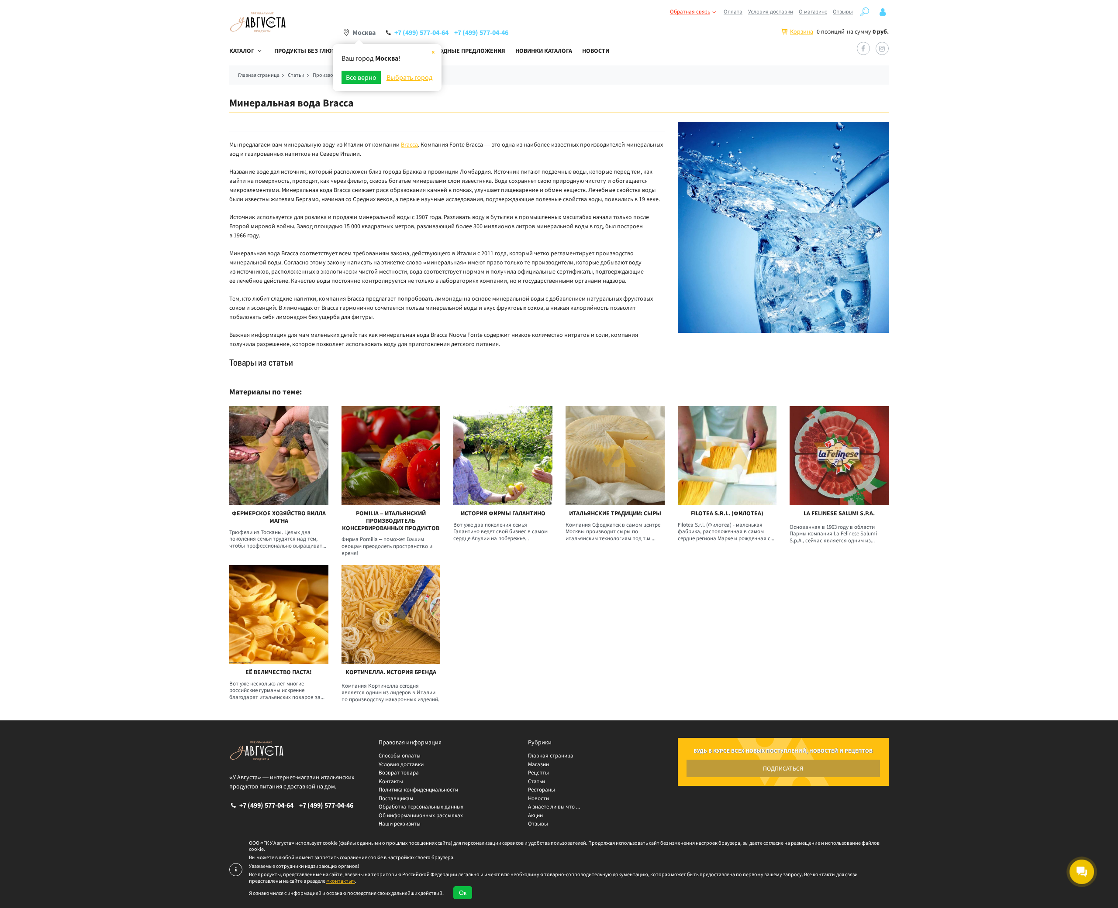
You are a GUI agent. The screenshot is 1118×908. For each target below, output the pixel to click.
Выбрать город (409, 77)
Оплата (733, 11)
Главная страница (550, 755)
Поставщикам (396, 798)
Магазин (538, 764)
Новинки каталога (543, 51)
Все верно (361, 77)
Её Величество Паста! (278, 672)
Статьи (536, 781)
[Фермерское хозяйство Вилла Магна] (278, 455)
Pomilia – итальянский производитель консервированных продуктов (390, 520)
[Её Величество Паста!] (278, 614)
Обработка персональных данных (421, 806)
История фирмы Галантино (503, 513)
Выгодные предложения (466, 51)
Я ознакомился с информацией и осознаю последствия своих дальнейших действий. (346, 893)
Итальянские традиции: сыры (615, 513)
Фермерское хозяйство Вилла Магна (279, 517)
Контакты (391, 781)
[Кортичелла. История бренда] (391, 614)
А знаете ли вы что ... (554, 806)
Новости (595, 51)
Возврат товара (399, 772)
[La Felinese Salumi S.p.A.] (839, 455)
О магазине (813, 11)
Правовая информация (410, 742)
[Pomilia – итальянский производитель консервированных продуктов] (391, 455)
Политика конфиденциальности (418, 789)
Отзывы (843, 11)
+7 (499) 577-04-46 (481, 32)
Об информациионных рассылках (421, 815)
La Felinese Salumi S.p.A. (839, 513)
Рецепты (538, 772)
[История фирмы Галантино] (502, 455)
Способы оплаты (400, 755)
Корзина (801, 31)
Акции (535, 815)
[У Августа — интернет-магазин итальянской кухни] (257, 22)
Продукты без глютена (310, 51)
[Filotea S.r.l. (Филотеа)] (727, 455)
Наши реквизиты (400, 823)
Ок (462, 892)
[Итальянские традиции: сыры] (615, 455)
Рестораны (541, 789)
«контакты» (340, 880)
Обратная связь (690, 11)
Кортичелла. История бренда (390, 672)
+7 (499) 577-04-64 (421, 32)
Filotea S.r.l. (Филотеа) (727, 513)
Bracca (409, 144)
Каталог (241, 51)
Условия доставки (770, 11)
